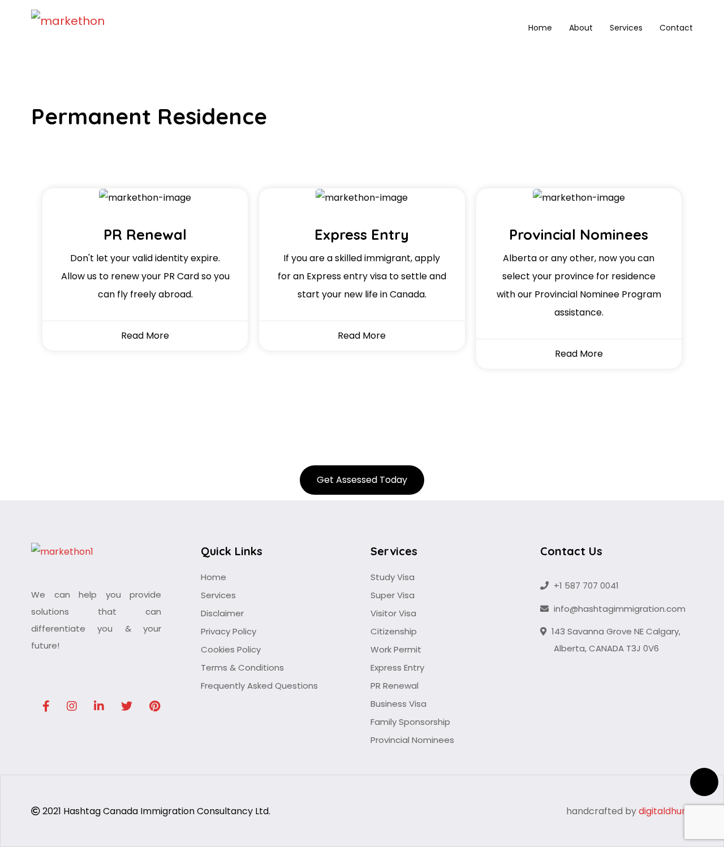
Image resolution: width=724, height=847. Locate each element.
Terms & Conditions (242, 667)
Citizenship (393, 631)
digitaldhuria (666, 811)
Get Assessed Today (362, 479)
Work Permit (395, 649)
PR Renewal (394, 686)
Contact (676, 27)
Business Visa (398, 704)
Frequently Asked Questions (259, 686)
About (581, 27)
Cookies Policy (231, 649)
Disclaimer (222, 613)
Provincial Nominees (412, 740)
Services (626, 27)
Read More (145, 335)
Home (540, 27)
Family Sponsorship (410, 722)
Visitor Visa (393, 613)
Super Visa (392, 595)
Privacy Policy (228, 631)
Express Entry (397, 667)
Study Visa (392, 577)
